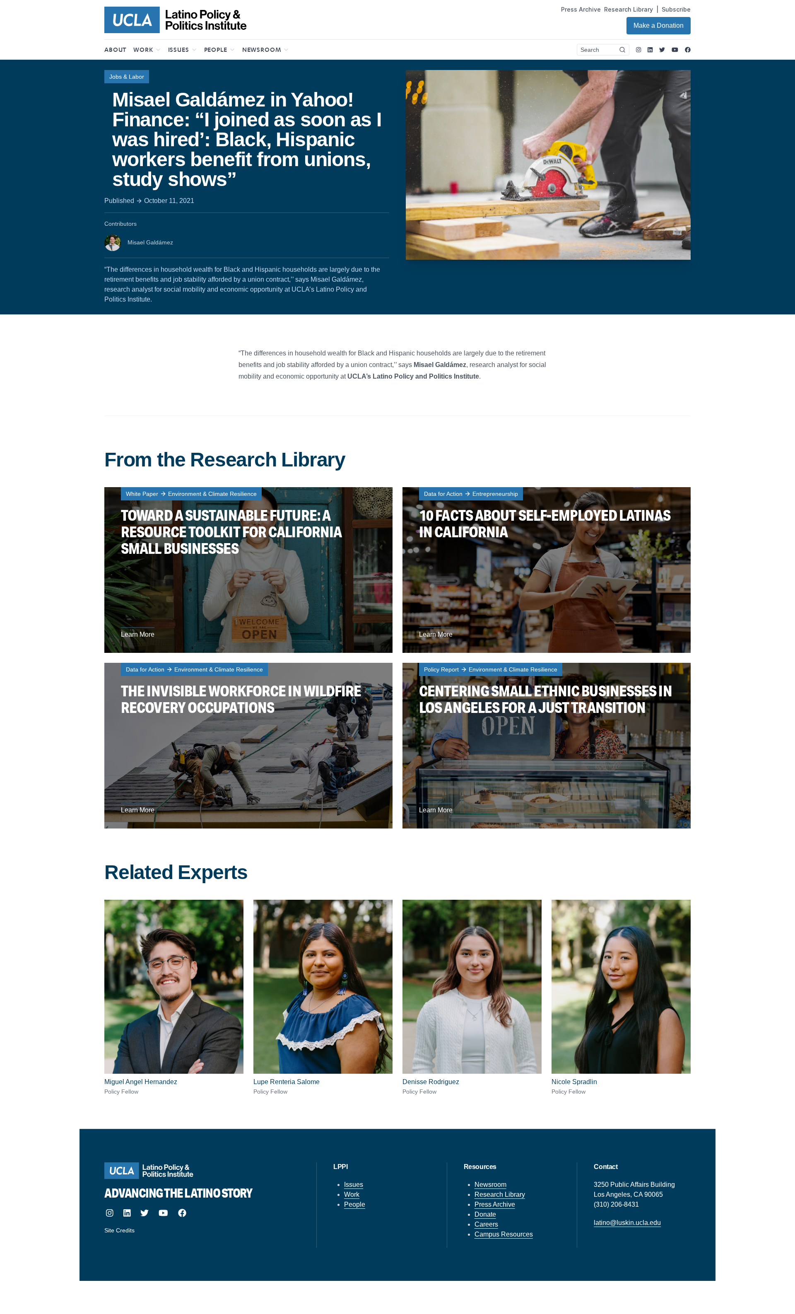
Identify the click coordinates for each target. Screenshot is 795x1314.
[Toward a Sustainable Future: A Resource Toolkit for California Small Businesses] (248, 570)
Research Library (628, 9)
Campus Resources (504, 1234)
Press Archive (581, 9)
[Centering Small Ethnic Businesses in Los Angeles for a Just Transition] (546, 745)
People (354, 1204)
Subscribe (676, 9)
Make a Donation (659, 25)
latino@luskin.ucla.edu (627, 1222)
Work (351, 1194)
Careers (486, 1224)
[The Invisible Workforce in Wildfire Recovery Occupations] (248, 745)
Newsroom (490, 1184)
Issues (353, 1184)
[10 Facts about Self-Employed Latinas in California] (546, 570)
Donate (485, 1214)
